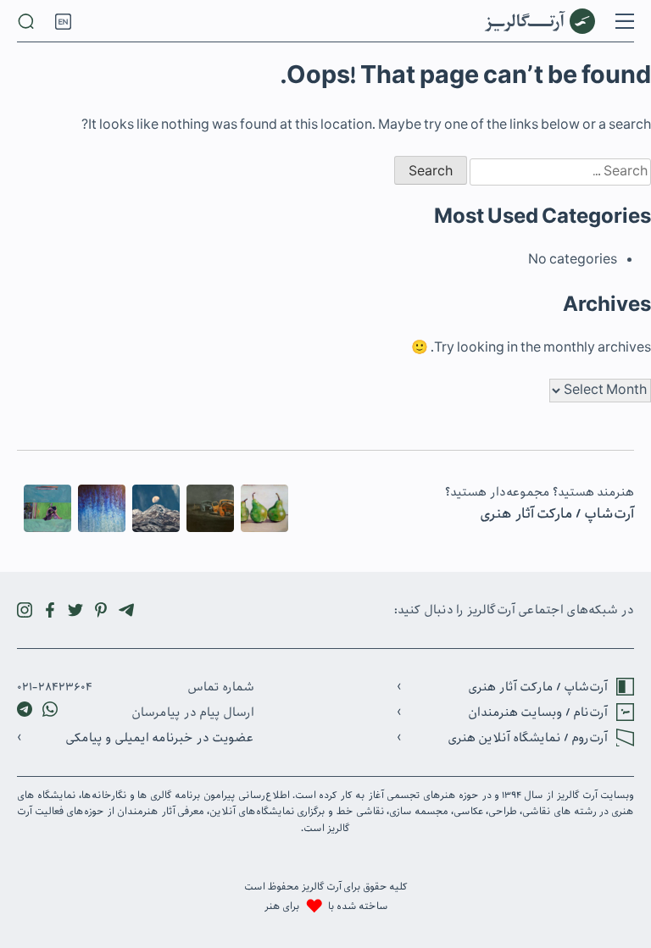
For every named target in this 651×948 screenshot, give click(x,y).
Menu (624, 21)
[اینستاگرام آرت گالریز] (24, 610)
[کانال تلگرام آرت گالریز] (126, 610)
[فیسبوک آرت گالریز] (50, 610)
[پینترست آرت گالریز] (100, 610)
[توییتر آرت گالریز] (75, 610)
